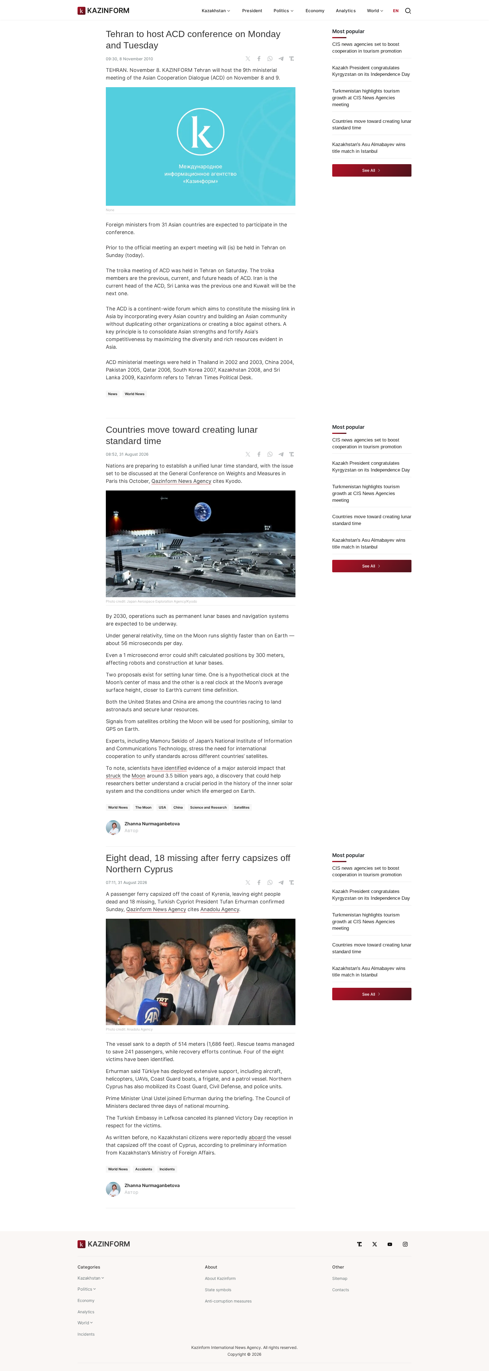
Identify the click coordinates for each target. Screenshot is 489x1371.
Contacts (340, 1289)
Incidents (167, 1169)
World (83, 1322)
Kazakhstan (89, 1278)
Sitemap (340, 1278)
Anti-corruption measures (228, 1301)
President (252, 10)
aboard (257, 1137)
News (112, 394)
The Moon (143, 807)
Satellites (242, 807)
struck (113, 776)
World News (135, 394)
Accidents (143, 1169)
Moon (138, 776)
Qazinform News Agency (181, 481)
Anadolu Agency (219, 909)
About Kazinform (220, 1278)
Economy (315, 10)
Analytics (346, 10)
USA (162, 807)
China (178, 807)
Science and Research (208, 807)
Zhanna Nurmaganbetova (152, 823)
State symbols (218, 1289)
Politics (85, 1289)
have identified (169, 768)
